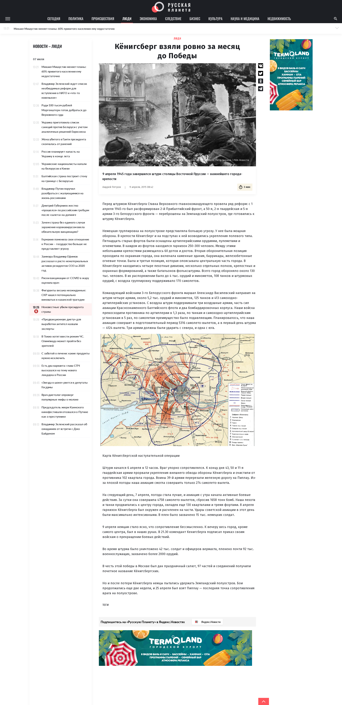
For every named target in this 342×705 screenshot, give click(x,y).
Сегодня (53, 18)
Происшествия (103, 18)
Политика (75, 18)
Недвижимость (279, 18)
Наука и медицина (245, 18)
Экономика (148, 18)
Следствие (173, 18)
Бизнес (195, 18)
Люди (126, 18)
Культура (215, 18)
